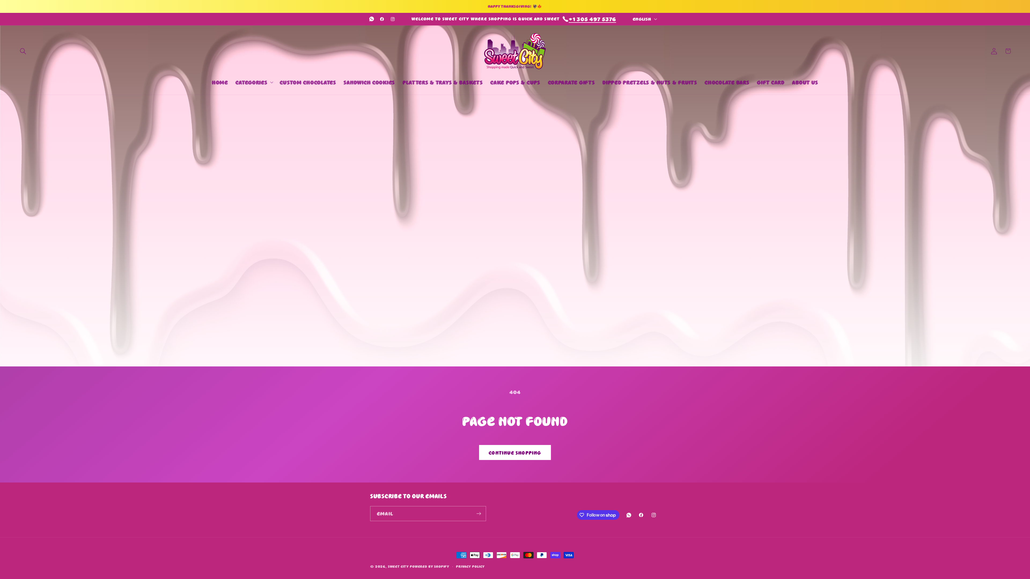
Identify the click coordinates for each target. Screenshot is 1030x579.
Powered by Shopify (429, 566)
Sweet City (398, 566)
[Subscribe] (479, 513)
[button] (23, 51)
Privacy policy (470, 566)
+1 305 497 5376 (592, 19)
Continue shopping (515, 452)
